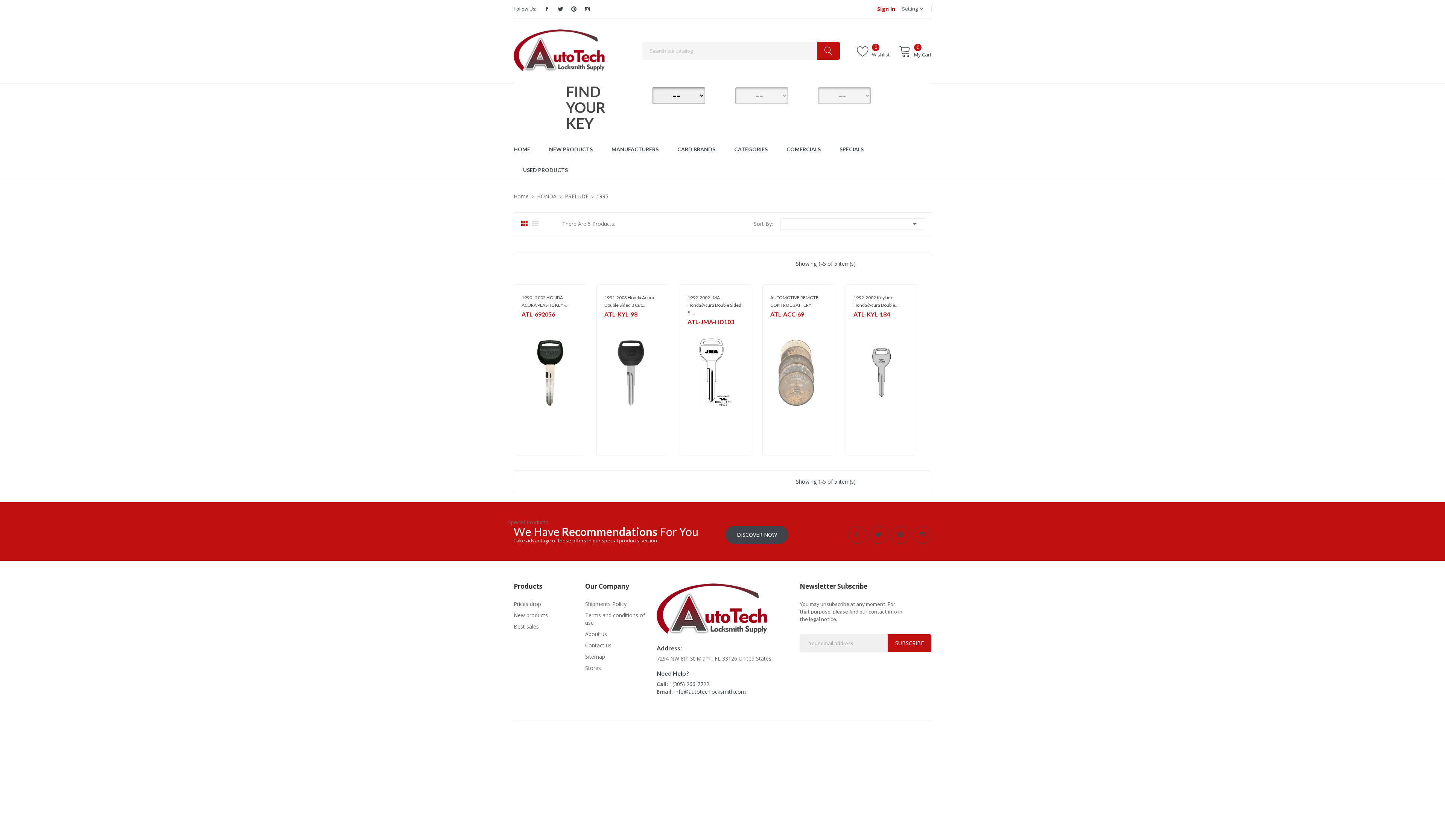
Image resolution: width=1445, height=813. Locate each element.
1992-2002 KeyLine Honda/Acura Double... (876, 301)
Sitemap (595, 656)
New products (531, 615)
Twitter (560, 9)
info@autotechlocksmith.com (710, 691)
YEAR (807, 94)
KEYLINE (612, 324)
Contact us (598, 645)
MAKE (641, 94)
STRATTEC (532, 324)
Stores (593, 667)
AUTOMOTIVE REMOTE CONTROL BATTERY (794, 301)
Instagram (587, 9)
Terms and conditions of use (615, 619)
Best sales (526, 626)
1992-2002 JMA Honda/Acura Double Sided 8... (714, 305)
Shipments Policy (606, 603)
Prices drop (527, 603)
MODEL (724, 94)
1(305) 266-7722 (689, 684)
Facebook (547, 9)
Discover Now (757, 534)
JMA (691, 331)
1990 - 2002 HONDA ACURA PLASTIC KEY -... (545, 301)
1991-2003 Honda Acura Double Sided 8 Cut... (629, 301)
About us (596, 634)
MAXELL (778, 324)
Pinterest (574, 9)
